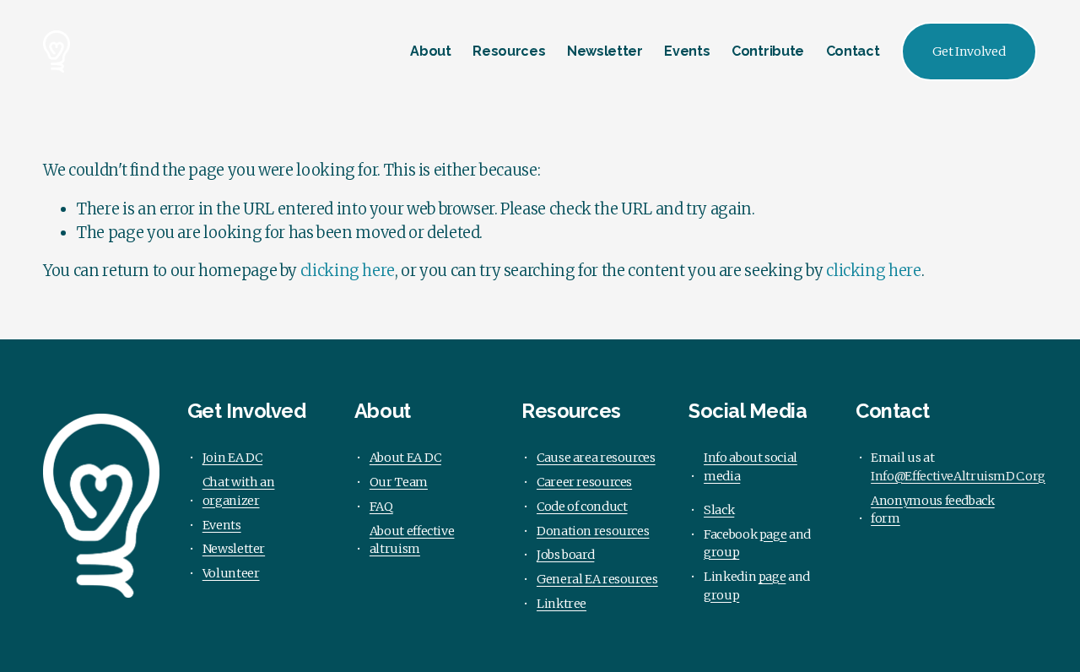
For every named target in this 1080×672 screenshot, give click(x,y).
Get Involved (969, 51)
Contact (853, 51)
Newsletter (605, 51)
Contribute (768, 51)
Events (687, 51)
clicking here (347, 270)
